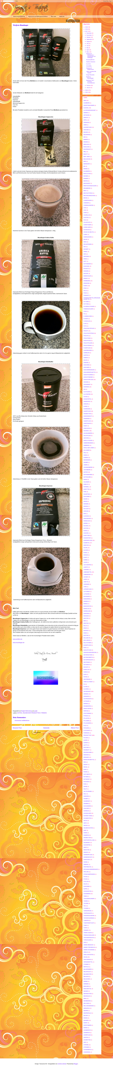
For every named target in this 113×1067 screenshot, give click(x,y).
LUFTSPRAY (87, 591)
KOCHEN (86, 525)
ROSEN (85, 771)
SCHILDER (86, 808)
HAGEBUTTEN (87, 413)
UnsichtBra (89, 66)
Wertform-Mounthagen (90, 77)
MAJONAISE (87, 596)
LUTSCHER (86, 594)
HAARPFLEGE (87, 411)
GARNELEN (86, 352)
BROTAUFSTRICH (88, 193)
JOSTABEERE (87, 469)
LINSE (85, 586)
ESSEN (85, 285)
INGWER (86, 462)
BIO (84, 166)
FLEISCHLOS (87, 321)
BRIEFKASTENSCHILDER (90, 185)
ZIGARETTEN (87, 1039)
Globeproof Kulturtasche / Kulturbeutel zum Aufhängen (91, 55)
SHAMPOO (86, 835)
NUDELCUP (86, 669)
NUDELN (86, 672)
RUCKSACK (86, 781)
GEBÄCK (86, 357)
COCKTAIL (86, 217)
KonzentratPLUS (90, 59)
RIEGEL (85, 767)
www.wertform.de (17, 639)
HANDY (85, 425)
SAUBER (86, 798)
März (88, 51)
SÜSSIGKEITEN (87, 891)
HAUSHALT (86, 430)
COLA (85, 220)
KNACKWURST (87, 518)
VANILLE (86, 952)
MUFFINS (86, 635)
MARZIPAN (86, 613)
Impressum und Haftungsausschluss (38, 16)
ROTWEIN (86, 776)
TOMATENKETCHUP (89, 923)
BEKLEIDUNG (87, 159)
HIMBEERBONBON (88, 443)
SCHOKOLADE (87, 813)
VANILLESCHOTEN (88, 954)
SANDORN (86, 796)
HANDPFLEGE (87, 421)
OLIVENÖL (86, 689)
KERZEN (86, 506)
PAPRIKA (86, 703)
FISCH (85, 311)
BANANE (86, 142)
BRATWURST (87, 183)
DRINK (85, 258)
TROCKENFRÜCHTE (89, 937)
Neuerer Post (17, 728)
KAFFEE (19, 713)
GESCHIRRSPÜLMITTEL (90, 372)
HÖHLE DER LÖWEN (89, 447)
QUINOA (86, 742)
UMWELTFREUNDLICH (89, 947)
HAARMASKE (87, 408)
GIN (84, 389)
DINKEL (85, 251)
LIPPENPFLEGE (88, 589)
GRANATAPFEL (87, 399)
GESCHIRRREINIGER (89, 369)
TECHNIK (86, 903)
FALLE (85, 290)
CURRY (85, 234)
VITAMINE (86, 964)
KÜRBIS (85, 559)
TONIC (85, 925)
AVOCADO (86, 129)
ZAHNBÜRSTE (87, 1030)
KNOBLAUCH (87, 520)
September (89, 39)
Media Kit (61, 16)
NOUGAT (86, 667)
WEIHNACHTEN (87, 993)
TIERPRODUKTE (88, 913)
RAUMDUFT (87, 750)
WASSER (86, 991)
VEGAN (85, 957)
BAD (85, 137)
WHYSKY (86, 1015)
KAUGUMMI (86, 496)
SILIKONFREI (87, 845)
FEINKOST (86, 295)
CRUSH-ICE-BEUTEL (89, 232)
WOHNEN (86, 1020)
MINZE (85, 628)
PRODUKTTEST (36, 713)
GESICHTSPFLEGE (88, 379)
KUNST (85, 557)
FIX (84, 313)
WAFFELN (86, 966)
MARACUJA (86, 608)
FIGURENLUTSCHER (89, 306)
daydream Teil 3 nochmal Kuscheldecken (90, 81)
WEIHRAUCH (87, 996)
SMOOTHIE (86, 849)
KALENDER (86, 482)
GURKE (85, 406)
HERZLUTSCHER (88, 440)
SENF (85, 830)
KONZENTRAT (87, 538)
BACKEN (86, 132)
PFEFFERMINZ (87, 713)
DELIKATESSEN (87, 244)
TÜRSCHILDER (87, 940)
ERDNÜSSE (86, 283)
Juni (88, 45)
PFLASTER (86, 718)
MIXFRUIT (86, 630)
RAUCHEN (86, 747)
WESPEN (86, 1010)
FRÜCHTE (86, 335)
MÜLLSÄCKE (87, 640)
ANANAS (86, 112)
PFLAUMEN (86, 720)
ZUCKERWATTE (88, 1049)
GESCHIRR (86, 367)
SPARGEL (86, 864)
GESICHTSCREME (88, 374)
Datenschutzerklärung (19, 16)
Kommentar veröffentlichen (22, 720)
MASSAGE (86, 615)
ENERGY (86, 278)
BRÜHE (85, 198)
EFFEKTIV (86, 268)
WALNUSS (86, 976)
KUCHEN (86, 550)
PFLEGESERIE (87, 723)
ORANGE (86, 694)
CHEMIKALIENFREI (88, 205)
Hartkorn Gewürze (90, 61)
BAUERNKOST (87, 149)
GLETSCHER (87, 391)
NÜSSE (85, 676)
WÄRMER (86, 983)
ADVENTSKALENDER (89, 105)
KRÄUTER (86, 545)
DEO (85, 246)
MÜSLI (85, 647)
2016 (86, 90)
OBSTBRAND (87, 679)
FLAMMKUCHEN (88, 316)
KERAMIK (86, 503)
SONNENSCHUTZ (88, 857)
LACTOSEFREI (87, 564)
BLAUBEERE (87, 171)
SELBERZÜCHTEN (88, 828)
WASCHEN (86, 986)
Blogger (76, 1063)
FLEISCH (86, 318)
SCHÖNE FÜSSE (88, 815)
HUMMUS (86, 457)
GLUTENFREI (87, 394)
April (88, 49)
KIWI (85, 513)
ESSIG (85, 288)
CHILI (85, 210)
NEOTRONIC (87, 662)
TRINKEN (44, 713)
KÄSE (85, 491)
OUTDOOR (86, 701)
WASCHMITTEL (87, 988)
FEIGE (85, 293)
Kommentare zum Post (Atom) (49, 732)
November (89, 35)
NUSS (85, 674)
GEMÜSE (86, 362)
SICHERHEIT (87, 842)
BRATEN (86, 181)
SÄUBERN (86, 803)
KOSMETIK (86, 542)
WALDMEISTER (87, 974)
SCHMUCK (86, 810)
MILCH (85, 625)
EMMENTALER (87, 276)
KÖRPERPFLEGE (88, 540)
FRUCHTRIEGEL (88, 345)
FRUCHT (86, 330)
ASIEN (85, 124)
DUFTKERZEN (87, 263)
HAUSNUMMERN (88, 433)
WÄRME (86, 981)
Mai (88, 47)
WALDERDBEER (88, 969)
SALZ (85, 793)
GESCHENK (86, 365)
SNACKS (86, 852)
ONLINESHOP (27, 713)
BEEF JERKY (87, 156)
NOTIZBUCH (87, 664)
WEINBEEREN (87, 1000)
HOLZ (85, 452)
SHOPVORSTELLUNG (89, 840)
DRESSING (86, 256)
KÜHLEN (86, 555)
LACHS (85, 562)
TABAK (85, 896)
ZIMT (85, 1042)
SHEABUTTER (87, 837)
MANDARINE (87, 598)
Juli (87, 43)
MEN (85, 620)
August (88, 41)
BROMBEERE (87, 188)
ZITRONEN (86, 1047)
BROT (85, 190)
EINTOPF (86, 273)
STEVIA (85, 876)
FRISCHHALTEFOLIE (89, 328)
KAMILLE (86, 484)
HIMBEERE (86, 445)
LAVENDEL (86, 569)
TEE (85, 905)
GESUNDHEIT (87, 384)
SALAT (85, 789)
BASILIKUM (86, 146)
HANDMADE (87, 418)
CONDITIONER (87, 224)
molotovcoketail (62, 1063)
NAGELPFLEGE (87, 650)
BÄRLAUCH (86, 144)
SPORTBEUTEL (87, 866)
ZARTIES (86, 1037)
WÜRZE (85, 1027)
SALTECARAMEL (88, 791)
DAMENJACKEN (88, 237)
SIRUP (85, 847)
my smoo (88, 63)
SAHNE (85, 786)
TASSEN (86, 901)
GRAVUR (86, 404)
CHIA (85, 207)
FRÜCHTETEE (87, 340)
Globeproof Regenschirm (90, 68)
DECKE (85, 239)
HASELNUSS (87, 428)
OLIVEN (85, 686)
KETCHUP (86, 508)
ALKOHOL (86, 107)
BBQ (85, 151)
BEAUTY (86, 154)
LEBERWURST (87, 574)
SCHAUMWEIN (87, 806)
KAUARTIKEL (87, 494)
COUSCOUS (87, 229)
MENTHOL (86, 623)
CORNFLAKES (87, 227)
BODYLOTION (87, 173)
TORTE (85, 927)
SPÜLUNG (86, 871)
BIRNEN (86, 168)
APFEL (85, 120)
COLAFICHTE (87, 222)
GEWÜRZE (86, 386)
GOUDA (85, 396)
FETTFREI (86, 304)
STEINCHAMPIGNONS (89, 874)
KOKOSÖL (86, 533)
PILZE (85, 725)
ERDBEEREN (87, 280)
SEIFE (85, 823)
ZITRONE (86, 1044)
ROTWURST (87, 779)
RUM (85, 784)
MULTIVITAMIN (87, 642)
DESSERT (86, 249)
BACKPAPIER (87, 134)
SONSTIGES (87, 859)
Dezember (89, 33)
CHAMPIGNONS (88, 200)
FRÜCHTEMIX (87, 338)
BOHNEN (86, 176)
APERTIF (86, 117)
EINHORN (86, 271)
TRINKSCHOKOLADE (89, 935)
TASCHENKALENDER (89, 898)
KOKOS (85, 530)
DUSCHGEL (86, 266)
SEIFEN (85, 825)
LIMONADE (86, 584)
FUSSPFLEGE (87, 348)
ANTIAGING (86, 115)
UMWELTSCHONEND (89, 949)
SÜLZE (85, 884)
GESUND (86, 382)
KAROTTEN (86, 489)
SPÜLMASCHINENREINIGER (91, 869)
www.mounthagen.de (18, 642)
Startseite (46, 728)
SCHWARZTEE (87, 818)
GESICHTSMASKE (88, 377)
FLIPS (85, 323)
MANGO (86, 603)
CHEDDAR (86, 202)
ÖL (84, 684)
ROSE (85, 769)
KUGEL (85, 552)
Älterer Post (75, 728)
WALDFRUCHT (87, 971)
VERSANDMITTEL (88, 962)
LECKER (86, 577)
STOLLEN (86, 881)
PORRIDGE (86, 733)
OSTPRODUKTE (88, 698)
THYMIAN (86, 908)
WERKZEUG (87, 1008)
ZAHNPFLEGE (87, 1035)
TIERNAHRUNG (87, 910)
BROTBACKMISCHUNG (89, 195)
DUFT (85, 261)
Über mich (53, 16)
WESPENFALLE (87, 1013)
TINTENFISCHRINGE (89, 918)
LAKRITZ (86, 567)
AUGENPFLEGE (88, 127)
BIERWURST (87, 163)
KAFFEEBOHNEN (88, 474)
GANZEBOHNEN (88, 350)
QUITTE (86, 745)
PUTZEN (86, 737)
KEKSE (85, 501)
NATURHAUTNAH (88, 654)
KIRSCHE (86, 511)
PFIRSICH (86, 715)
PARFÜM (86, 711)
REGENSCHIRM (88, 752)
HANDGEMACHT (88, 416)
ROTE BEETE (87, 774)
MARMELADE (87, 611)
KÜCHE (85, 547)
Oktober (89, 37)
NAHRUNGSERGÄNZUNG (90, 652)
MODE (85, 633)
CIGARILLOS (87, 215)
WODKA (86, 1018)
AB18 (85, 100)
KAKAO (85, 479)
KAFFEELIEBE (87, 477)
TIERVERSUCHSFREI (89, 915)
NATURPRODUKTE (88, 659)
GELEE (85, 360)
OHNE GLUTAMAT (88, 681)
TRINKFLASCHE (88, 932)
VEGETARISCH (87, 959)
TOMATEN (86, 920)
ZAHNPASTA (87, 1032)
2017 (86, 31)
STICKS (85, 879)
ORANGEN (86, 696)
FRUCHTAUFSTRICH (89, 333)
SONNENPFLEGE (88, 854)
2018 (86, 29)
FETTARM (86, 301)
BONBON (86, 178)
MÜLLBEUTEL (87, 637)
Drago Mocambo (90, 74)
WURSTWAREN (87, 1025)
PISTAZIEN (86, 728)
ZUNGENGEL (87, 1052)
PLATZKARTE (87, 730)
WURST (85, 1022)
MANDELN (86, 601)
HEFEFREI (86, 438)
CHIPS (85, 212)
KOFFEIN (86, 528)
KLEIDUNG (86, 516)
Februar (89, 85)
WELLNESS (86, 1003)
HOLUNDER (87, 450)
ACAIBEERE (87, 103)
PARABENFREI (87, 706)
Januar (88, 87)
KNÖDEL (86, 523)
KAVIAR (85, 499)
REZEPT (86, 764)
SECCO (85, 820)
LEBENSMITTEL (88, 572)
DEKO (85, 241)
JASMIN (85, 464)
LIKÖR (85, 579)
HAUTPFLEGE (87, 435)
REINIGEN (86, 754)
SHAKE (85, 832)
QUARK (85, 740)
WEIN (85, 998)
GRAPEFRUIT (87, 401)
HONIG (85, 455)
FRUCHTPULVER (88, 343)
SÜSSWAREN (87, 893)
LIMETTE (86, 581)
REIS (85, 762)
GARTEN (86, 355)
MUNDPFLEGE (87, 645)
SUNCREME (87, 886)
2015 (86, 92)
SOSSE (85, 862)
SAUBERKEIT (87, 801)
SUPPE (85, 888)
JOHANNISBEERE (88, 467)
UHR (85, 942)
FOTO (85, 326)
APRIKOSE (86, 122)
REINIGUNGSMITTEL (89, 759)
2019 (86, 27)
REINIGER (86, 757)
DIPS (85, 254)
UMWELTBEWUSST (88, 944)
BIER (85, 161)
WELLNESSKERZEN (89, 1005)
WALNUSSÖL (87, 979)
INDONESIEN (87, 460)
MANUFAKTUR (87, 606)
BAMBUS (86, 139)
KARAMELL (86, 486)
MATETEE (86, 618)
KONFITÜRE (87, 535)
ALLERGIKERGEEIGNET (90, 110)
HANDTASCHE (87, 423)
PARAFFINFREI (87, 708)
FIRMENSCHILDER (88, 309)
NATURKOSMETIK (88, 657)
